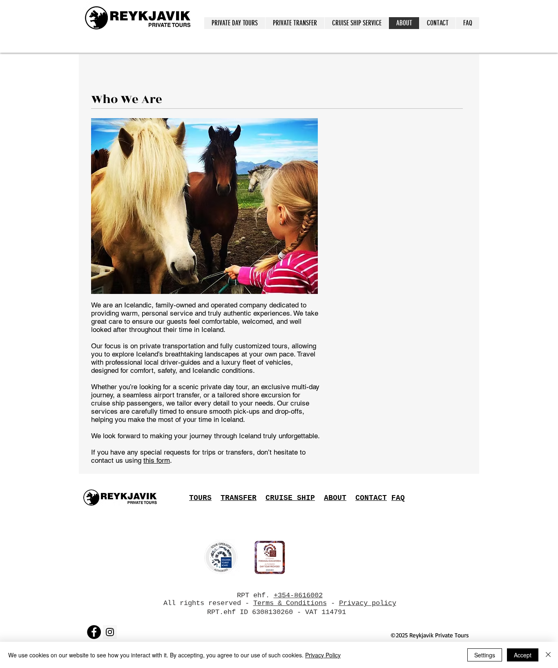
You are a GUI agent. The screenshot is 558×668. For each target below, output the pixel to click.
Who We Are (126, 99)
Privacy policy (367, 603)
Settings (484, 655)
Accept (522, 655)
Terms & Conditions (290, 603)
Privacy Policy (323, 655)
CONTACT (371, 498)
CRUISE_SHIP (290, 498)
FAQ (398, 498)
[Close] (548, 654)
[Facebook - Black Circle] (94, 632)
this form (156, 460)
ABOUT (335, 498)
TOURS (200, 498)
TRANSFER (239, 498)
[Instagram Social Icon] (110, 632)
